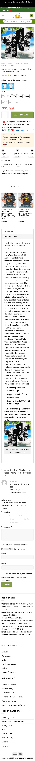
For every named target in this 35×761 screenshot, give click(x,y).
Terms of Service (8, 684)
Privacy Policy (7, 689)
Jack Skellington (22, 174)
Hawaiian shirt (26, 164)
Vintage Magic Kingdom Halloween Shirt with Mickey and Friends (25, 214)
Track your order (8, 664)
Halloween (9, 171)
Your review (6, 527)
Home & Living (7, 738)
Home (3, 63)
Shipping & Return (10, 236)
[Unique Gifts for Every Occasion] (17, 15)
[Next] (34, 207)
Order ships (17, 157)
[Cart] (31, 15)
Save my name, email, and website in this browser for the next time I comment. (16, 577)
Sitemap (5, 746)
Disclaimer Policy (8, 701)
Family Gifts (6, 725)
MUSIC (4, 729)
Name (4, 553)
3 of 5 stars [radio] (6, 519)
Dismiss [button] (17, 4)
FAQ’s (3, 660)
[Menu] (2, 15)
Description (8, 231)
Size (3, 91)
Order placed (5, 157)
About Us (5, 652)
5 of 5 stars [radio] (6, 522)
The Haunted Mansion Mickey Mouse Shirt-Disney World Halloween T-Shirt (8, 215)
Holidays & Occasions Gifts (19, 63)
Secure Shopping (8, 672)
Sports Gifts (6, 734)
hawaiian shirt (18, 171)
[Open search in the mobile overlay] (17, 21)
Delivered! (30, 157)
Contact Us (6, 656)
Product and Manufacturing (13, 705)
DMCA (4, 668)
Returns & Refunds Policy (12, 697)
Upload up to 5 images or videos (15, 545)
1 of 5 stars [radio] (4, 515)
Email (4, 563)
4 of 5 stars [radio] (20, 519)
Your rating (5, 512)
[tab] (17, 231)
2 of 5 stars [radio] (15, 515)
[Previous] (1, 207)
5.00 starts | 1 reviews (18, 75)
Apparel (4, 742)
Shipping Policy (7, 693)
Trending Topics (8, 717)
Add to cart (22, 114)
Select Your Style (8, 80)
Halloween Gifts (7, 65)
